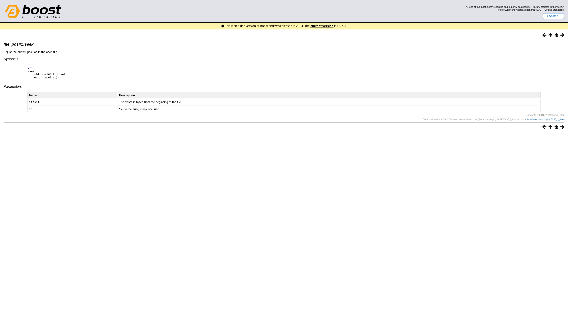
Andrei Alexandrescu (527, 9)
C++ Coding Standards (551, 9)
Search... (555, 16)
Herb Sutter (504, 9)
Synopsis (11, 59)
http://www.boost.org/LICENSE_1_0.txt (545, 119)
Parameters (13, 86)
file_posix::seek (19, 44)
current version (321, 26)
